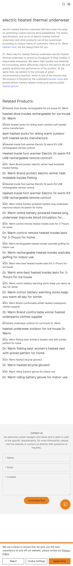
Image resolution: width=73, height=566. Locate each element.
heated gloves (10, 86)
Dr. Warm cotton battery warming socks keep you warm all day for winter (35, 294)
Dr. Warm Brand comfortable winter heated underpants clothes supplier (34, 314)
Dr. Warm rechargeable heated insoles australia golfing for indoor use (36, 255)
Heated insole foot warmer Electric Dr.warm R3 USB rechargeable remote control (36, 195)
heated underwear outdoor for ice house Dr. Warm (34, 331)
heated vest (55, 79)
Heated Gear (9, 47)
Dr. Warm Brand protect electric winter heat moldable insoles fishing (34, 175)
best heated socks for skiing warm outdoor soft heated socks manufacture (34, 136)
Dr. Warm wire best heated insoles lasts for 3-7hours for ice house (35, 275)
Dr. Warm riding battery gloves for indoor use (35, 377)
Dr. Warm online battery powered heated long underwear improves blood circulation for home (35, 215)
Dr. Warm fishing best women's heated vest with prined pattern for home (34, 351)
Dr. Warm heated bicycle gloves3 (26, 365)
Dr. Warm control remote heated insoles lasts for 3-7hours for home (35, 235)
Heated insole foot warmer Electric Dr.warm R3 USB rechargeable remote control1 (36, 156)
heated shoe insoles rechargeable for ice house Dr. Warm (36, 116)
